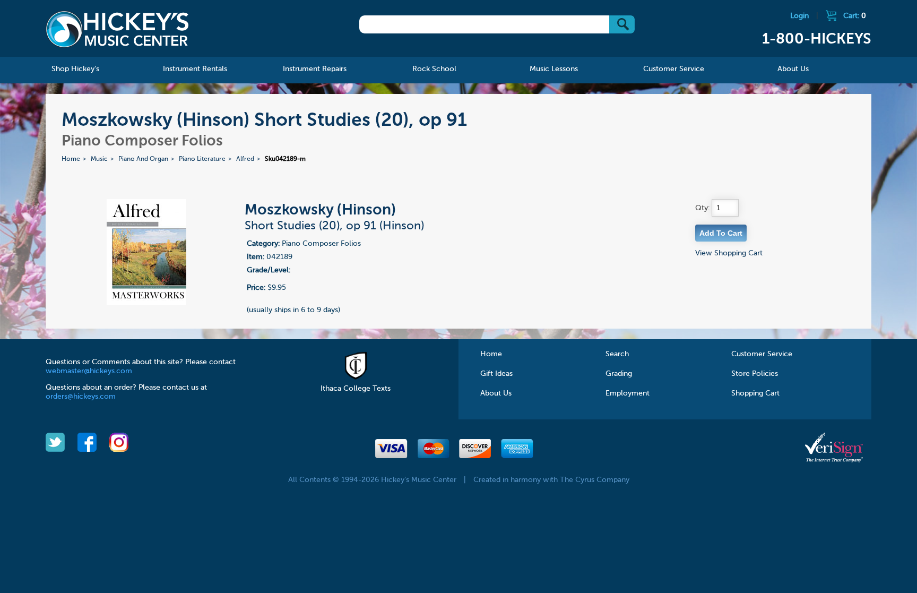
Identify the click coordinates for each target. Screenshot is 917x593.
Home (71, 159)
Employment (627, 393)
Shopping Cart (755, 393)
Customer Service (761, 354)
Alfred (245, 159)
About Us (496, 393)
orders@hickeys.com (81, 396)
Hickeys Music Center (117, 29)
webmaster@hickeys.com (89, 371)
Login (799, 16)
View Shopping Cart (729, 253)
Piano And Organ (143, 159)
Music (99, 159)
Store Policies (754, 373)
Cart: (854, 16)
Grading (618, 373)
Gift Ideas (496, 373)
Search (617, 354)
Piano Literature (202, 159)
